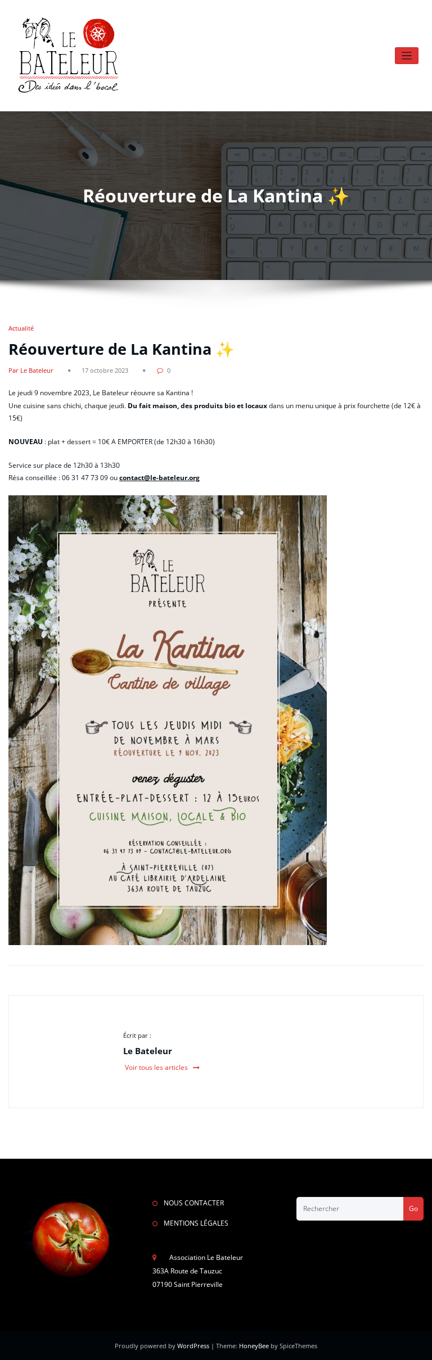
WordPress (194, 1345)
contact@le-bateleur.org (159, 477)
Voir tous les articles (157, 1067)
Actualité (21, 328)
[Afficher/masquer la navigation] (407, 56)
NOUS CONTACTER (194, 1203)
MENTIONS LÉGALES (196, 1223)
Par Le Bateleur (30, 370)
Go (413, 1208)
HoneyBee (254, 1345)
